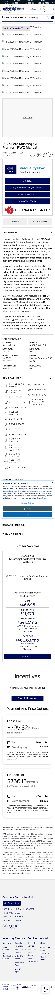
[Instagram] (10, 926)
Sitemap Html (32, 987)
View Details (27, 656)
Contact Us (13, 903)
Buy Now (27, 181)
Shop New (7, 943)
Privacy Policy (12, 987)
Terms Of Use (18, 986)
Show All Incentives (27, 698)
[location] (52, 2)
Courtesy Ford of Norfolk (5, 986)
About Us (44, 943)
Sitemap (25, 987)
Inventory (8, 938)
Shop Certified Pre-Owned (8, 956)
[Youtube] (15, 926)
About (44, 938)
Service (32, 938)
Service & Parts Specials (32, 952)
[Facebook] (5, 926)
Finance (20, 938)
